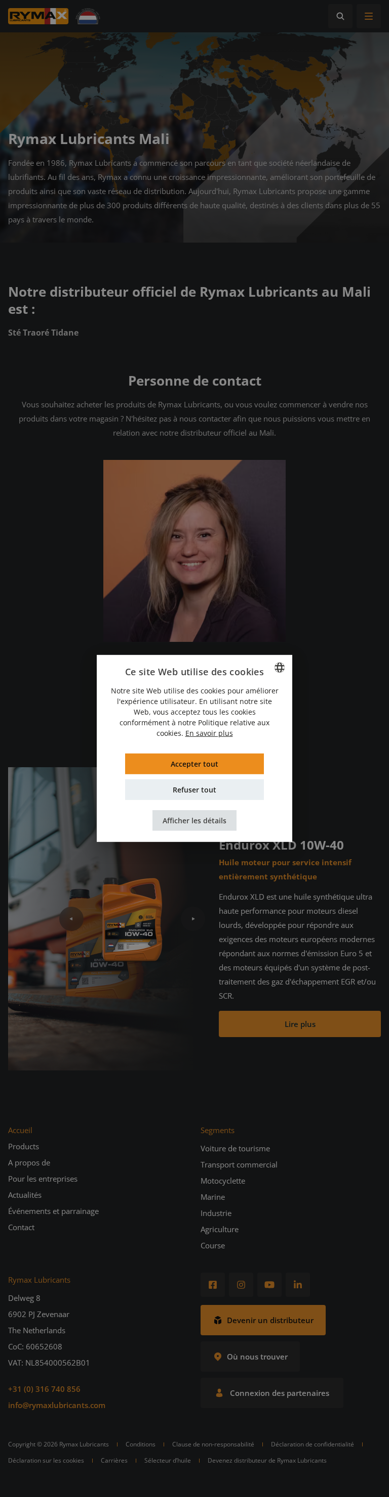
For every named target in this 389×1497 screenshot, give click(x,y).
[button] (194, 820)
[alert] (194, 748)
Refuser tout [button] (194, 789)
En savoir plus (209, 733)
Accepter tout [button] (194, 764)
